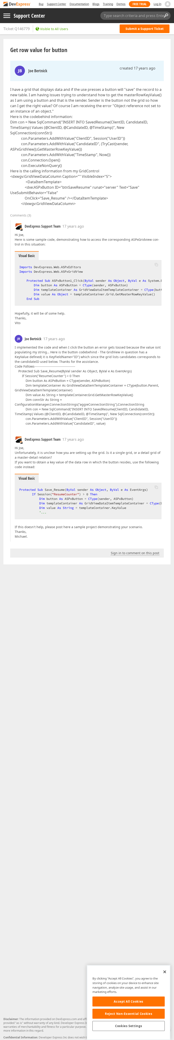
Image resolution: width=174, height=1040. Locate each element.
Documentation (79, 4)
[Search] (166, 16)
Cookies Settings (128, 1026)
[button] (156, 264)
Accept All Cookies (128, 1001)
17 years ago (73, 226)
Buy (41, 4)
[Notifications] (168, 4)
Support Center (56, 4)
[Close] (165, 972)
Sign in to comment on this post (135, 553)
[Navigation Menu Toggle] (7, 15)
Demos (121, 4)
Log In (157, 4)
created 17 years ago (137, 68)
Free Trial (140, 4)
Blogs (95, 4)
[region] (128, 1002)
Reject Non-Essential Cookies (128, 1014)
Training (108, 4)
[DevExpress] (17, 4)
